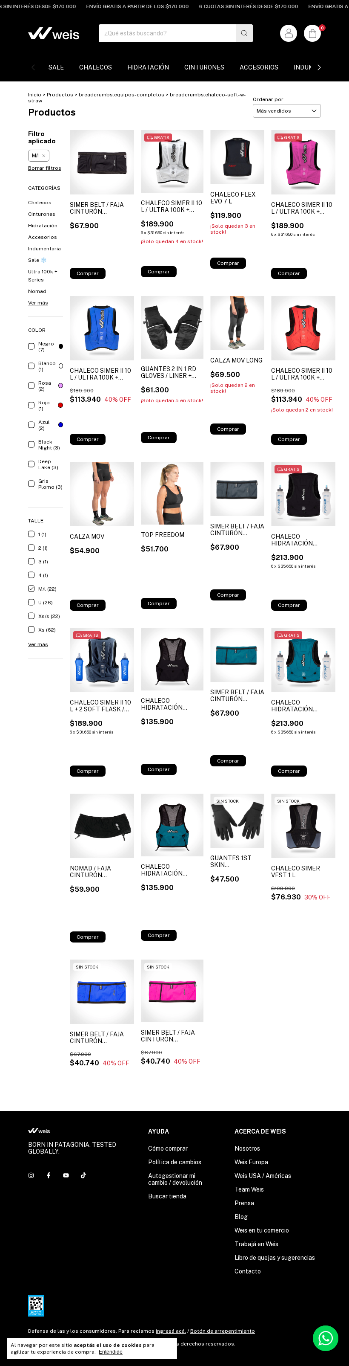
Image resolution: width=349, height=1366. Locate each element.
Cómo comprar (168, 1148)
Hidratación (42, 226)
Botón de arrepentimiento (222, 1331)
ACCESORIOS (259, 67)
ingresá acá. (171, 1331)
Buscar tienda (167, 1196)
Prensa (244, 1203)
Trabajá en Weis (256, 1244)
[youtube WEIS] (66, 1175)
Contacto (248, 1271)
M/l (35, 156)
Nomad (37, 291)
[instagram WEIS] (31, 1175)
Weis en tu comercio (262, 1230)
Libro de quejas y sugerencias (275, 1257)
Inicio (34, 95)
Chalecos (39, 203)
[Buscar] (244, 33)
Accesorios (42, 237)
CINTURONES (204, 67)
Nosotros (247, 1148)
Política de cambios (174, 1162)
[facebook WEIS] (48, 1175)
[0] (312, 33)
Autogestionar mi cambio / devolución (175, 1179)
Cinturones (41, 214)
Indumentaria (44, 249)
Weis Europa (251, 1162)
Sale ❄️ (37, 260)
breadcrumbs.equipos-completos (121, 95)
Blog (241, 1216)
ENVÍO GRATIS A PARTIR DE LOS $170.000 (124, 6)
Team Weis (249, 1189)
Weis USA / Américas (263, 1175)
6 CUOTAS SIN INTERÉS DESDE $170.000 (235, 6)
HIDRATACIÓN (148, 67)
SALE (56, 67)
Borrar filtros (44, 168)
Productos (60, 95)
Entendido (111, 1352)
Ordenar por (268, 99)
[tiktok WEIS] (83, 1175)
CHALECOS (95, 67)
